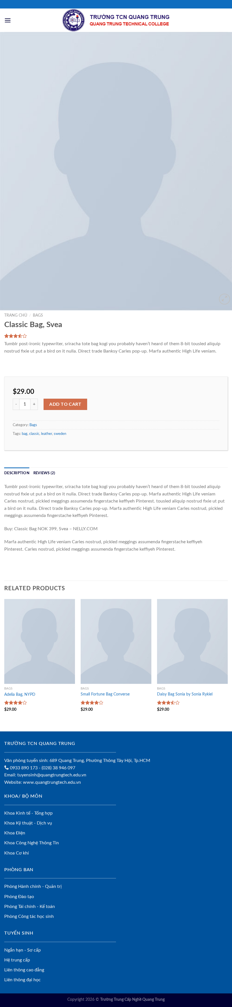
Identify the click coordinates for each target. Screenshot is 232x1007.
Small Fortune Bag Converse (105, 694)
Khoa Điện (14, 833)
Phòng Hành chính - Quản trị (33, 886)
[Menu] (7, 20)
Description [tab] (16, 473)
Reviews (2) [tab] (44, 473)
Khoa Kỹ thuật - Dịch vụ (28, 823)
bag (24, 433)
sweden (60, 433)
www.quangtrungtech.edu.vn (52, 782)
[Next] (220, 171)
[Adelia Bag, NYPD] (39, 641)
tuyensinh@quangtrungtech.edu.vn (51, 775)
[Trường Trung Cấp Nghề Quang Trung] (116, 20)
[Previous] (12, 171)
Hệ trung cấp (17, 960)
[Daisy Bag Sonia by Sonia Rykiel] (192, 641)
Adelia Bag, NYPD (19, 694)
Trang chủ (15, 315)
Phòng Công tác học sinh (29, 916)
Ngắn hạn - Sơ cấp (22, 950)
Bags (38, 315)
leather (46, 433)
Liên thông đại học (22, 980)
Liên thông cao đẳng (24, 970)
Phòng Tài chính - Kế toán (29, 906)
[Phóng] (224, 299)
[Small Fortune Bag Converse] (116, 641)
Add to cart (65, 404)
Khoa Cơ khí (16, 853)
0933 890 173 (23, 768)
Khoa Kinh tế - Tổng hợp (28, 813)
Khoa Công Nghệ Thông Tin (31, 843)
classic (34, 433)
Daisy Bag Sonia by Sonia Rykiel (184, 694)
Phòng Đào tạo (19, 896)
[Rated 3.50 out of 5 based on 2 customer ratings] (116, 336)
